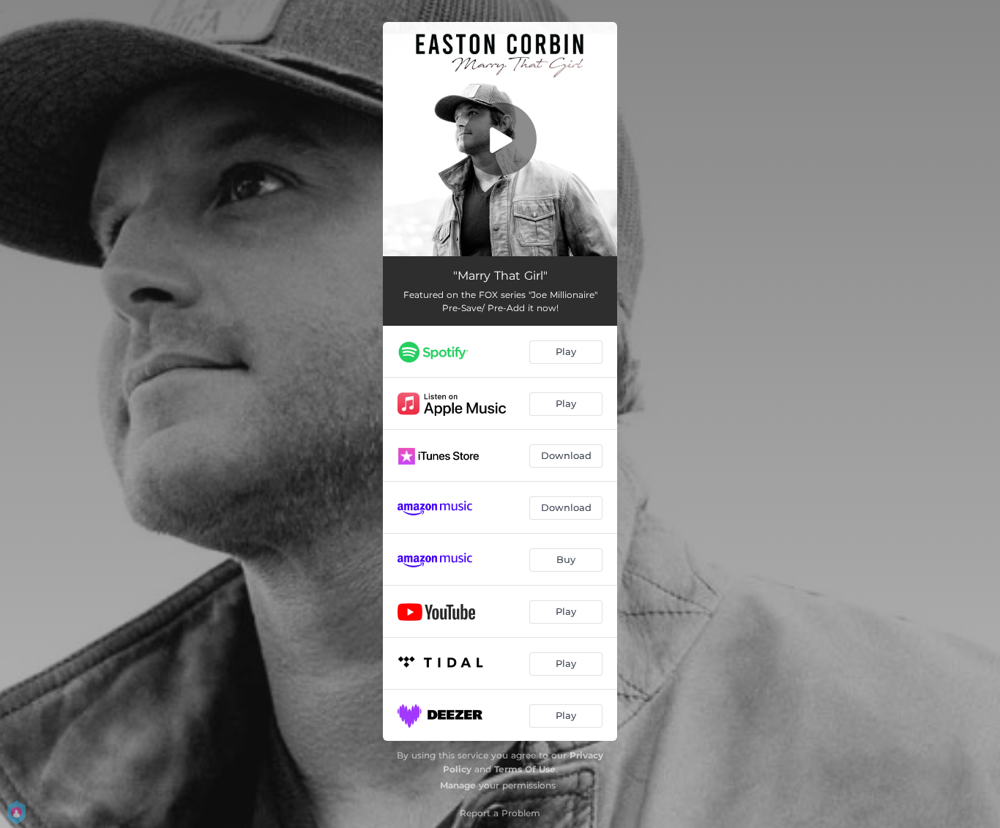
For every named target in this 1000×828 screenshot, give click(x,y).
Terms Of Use (525, 769)
